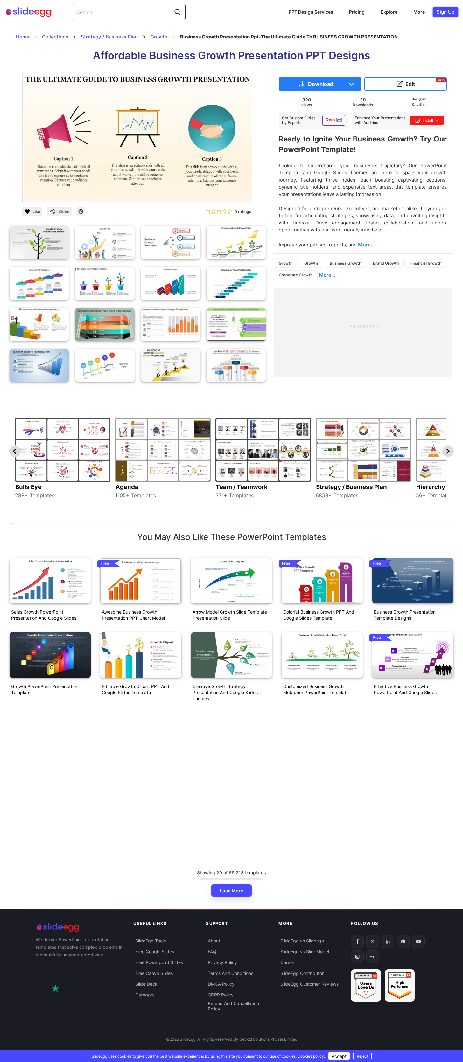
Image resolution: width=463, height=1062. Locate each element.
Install (428, 120)
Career (287, 962)
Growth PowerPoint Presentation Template (44, 689)
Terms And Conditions (230, 973)
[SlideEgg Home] (80, 927)
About (214, 940)
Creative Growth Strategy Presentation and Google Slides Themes (225, 692)
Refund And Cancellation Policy (233, 1006)
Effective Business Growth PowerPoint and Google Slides (405, 689)
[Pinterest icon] (80, 211)
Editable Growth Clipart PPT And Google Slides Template (135, 689)
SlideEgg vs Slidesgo (302, 940)
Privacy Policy (222, 962)
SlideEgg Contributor (302, 973)
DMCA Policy (221, 984)
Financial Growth (425, 263)
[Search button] (177, 12)
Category (145, 994)
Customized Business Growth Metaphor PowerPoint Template (316, 689)
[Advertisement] (363, 332)
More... (327, 275)
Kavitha (419, 104)
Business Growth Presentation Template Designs (405, 615)
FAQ (212, 951)
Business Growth (345, 263)
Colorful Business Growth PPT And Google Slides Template (318, 615)
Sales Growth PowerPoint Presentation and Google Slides (43, 615)
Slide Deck (146, 984)
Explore (389, 12)
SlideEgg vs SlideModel (304, 951)
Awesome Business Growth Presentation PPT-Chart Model (133, 615)
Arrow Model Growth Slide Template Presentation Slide (230, 615)
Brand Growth (386, 263)
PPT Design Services (311, 12)
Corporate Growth (295, 274)
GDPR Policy (221, 994)
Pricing (357, 12)
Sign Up (445, 12)
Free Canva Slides (154, 973)
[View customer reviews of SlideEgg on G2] (400, 985)
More (419, 12)
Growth (285, 263)
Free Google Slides (154, 951)
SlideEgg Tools (150, 940)
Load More (231, 890)
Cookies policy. (311, 1056)
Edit (425, 82)
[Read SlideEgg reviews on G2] (366, 985)
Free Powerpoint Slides (159, 962)
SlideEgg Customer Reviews (309, 984)
